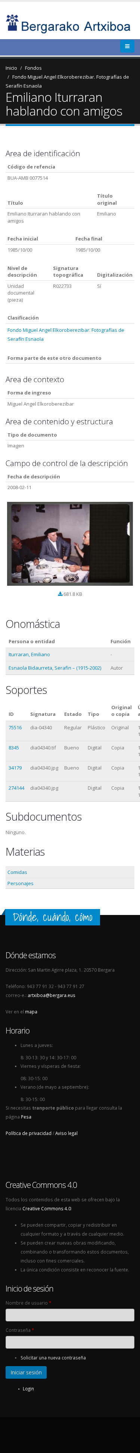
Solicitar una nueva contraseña (53, 1358)
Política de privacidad (29, 1133)
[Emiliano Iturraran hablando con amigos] (70, 544)
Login (28, 1388)
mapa (31, 1012)
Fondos (33, 68)
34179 (15, 767)
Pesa (26, 1117)
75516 (15, 727)
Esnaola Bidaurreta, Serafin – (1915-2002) (55, 667)
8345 (14, 747)
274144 (16, 787)
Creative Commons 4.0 (46, 1208)
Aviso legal (66, 1133)
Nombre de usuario (28, 1303)
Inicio (11, 68)
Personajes (20, 883)
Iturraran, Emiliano (29, 654)
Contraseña (20, 1330)
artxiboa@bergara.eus (51, 995)
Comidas (17, 872)
